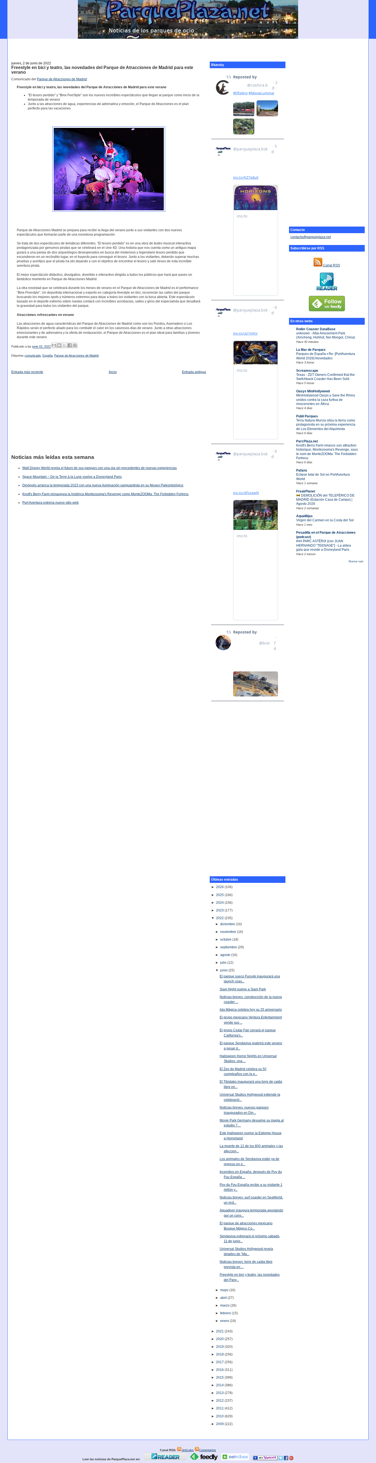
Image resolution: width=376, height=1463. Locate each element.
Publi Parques (307, 416)
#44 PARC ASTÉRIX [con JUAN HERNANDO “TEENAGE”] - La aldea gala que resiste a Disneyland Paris (323, 545)
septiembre (229, 947)
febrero (226, 1313)
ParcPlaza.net (307, 441)
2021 (220, 1331)
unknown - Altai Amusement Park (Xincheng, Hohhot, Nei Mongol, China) (325, 335)
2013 (220, 1393)
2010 (220, 1416)
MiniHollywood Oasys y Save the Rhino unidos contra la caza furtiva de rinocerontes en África (325, 399)
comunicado (32, 355)
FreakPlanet (305, 491)
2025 (220, 895)
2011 (220, 1408)
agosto (225, 955)
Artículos (187, 1450)
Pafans (301, 470)
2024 (220, 903)
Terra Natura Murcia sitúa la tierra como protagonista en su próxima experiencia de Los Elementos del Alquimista (325, 424)
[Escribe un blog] (59, 345)
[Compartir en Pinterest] (75, 345)
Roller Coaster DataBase (316, 329)
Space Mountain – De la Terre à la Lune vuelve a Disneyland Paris (72, 477)
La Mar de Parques (311, 350)
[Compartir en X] (64, 345)
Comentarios (207, 1450)
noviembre (228, 932)
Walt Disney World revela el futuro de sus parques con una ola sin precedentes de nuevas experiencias (99, 468)
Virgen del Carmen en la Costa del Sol (325, 520)
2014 (220, 1385)
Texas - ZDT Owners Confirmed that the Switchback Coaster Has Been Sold (325, 377)
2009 (220, 1424)
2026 (220, 887)
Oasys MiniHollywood (313, 391)
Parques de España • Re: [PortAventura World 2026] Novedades (325, 356)
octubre (226, 939)
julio (223, 963)
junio (224, 970)
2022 (220, 918)
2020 (220, 1339)
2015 (220, 1377)
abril (224, 1298)
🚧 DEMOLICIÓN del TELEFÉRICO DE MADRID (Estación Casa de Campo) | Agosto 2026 (325, 500)
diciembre (228, 924)
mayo (224, 1290)
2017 (220, 1362)
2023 (220, 910)
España (47, 355)
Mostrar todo (356, 561)
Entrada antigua (194, 372)
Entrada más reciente (27, 372)
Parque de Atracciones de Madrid (62, 79)
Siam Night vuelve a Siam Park (243, 989)
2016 (220, 1370)
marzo (225, 1305)
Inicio (113, 372)
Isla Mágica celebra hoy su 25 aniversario (251, 1010)
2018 (220, 1354)
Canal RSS (331, 265)
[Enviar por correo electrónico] (54, 345)
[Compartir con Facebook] (69, 345)
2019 (220, 1347)
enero (225, 1321)
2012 (220, 1401)
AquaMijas (304, 516)
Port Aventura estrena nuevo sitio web (50, 503)
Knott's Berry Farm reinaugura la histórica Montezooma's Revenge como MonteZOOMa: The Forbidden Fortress (105, 494)
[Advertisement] (188, 47)
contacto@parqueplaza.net (310, 237)
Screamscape (307, 371)
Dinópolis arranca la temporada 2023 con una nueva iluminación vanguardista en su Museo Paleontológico (102, 485)
